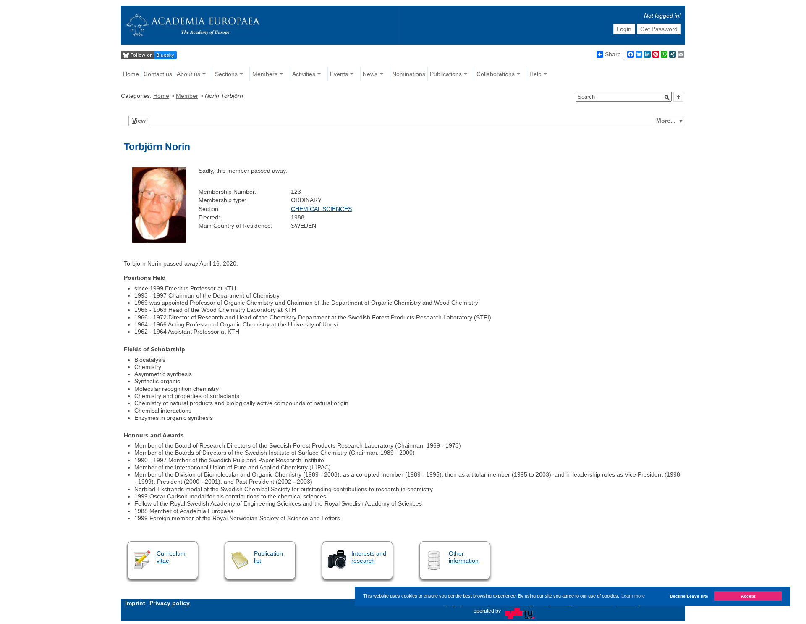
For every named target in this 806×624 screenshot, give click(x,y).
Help (535, 74)
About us (188, 74)
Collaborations (495, 74)
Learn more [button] (633, 595)
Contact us (158, 74)
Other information (464, 557)
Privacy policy (169, 603)
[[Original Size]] (159, 240)
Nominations (408, 74)
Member (187, 95)
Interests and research (368, 557)
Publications (446, 74)
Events (339, 74)
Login (624, 29)
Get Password (659, 29)
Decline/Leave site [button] (689, 596)
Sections (226, 74)
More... (665, 120)
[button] (667, 97)
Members (264, 74)
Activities (303, 74)
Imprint (135, 603)
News (370, 74)
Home (131, 74)
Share (613, 54)
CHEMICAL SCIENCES (321, 208)
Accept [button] (748, 596)
